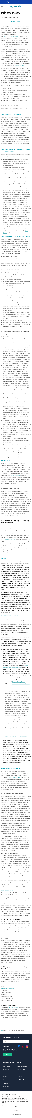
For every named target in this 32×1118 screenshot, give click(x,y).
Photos (5, 1076)
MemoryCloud (20, 1073)
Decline (15, 1110)
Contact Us (19, 1076)
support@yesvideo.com (9, 539)
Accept (15, 1106)
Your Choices (20, 300)
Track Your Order (21, 1069)
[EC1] (11, 728)
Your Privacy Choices (22, 1079)
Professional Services (22, 1066)
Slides (4, 1079)
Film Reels (5, 1073)
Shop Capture (6, 1066)
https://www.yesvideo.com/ (11, 36)
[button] (1, 6)
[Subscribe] (27, 1041)
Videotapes (6, 1069)
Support (7, 1054)
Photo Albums (6, 1083)
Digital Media (6, 1086)
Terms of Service (19, 65)
